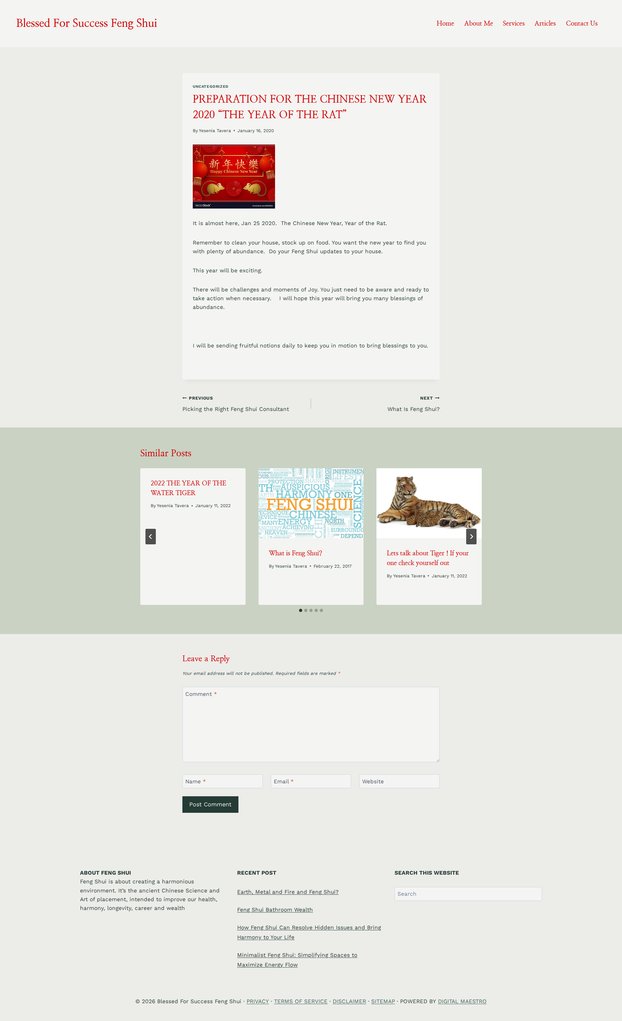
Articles (545, 23)
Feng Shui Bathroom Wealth (275, 909)
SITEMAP (383, 1001)
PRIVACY (258, 1001)
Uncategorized (211, 86)
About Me (478, 23)
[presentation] (311, 503)
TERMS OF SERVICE (301, 1001)
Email (284, 781)
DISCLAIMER (349, 1001)
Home (445, 23)
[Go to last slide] (150, 536)
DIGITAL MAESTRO (462, 1001)
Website (373, 781)
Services (514, 23)
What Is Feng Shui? (413, 404)
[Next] (471, 536)
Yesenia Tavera (215, 130)
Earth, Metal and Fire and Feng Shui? (288, 892)
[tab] (300, 610)
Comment (201, 694)
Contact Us (582, 23)
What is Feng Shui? (295, 553)
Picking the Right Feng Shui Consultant (235, 404)
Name (195, 781)
